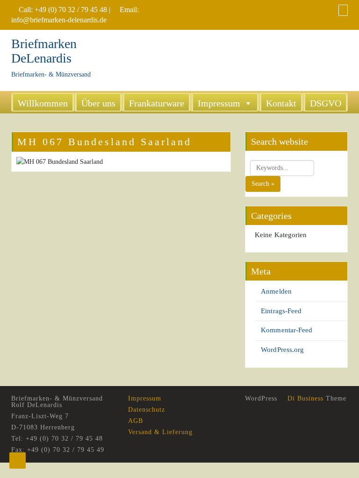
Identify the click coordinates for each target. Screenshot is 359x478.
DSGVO (325, 103)
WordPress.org (282, 349)
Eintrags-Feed (281, 311)
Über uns (98, 103)
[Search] (343, 10)
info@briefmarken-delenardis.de (59, 20)
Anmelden (276, 291)
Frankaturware (156, 103)
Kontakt (281, 103)
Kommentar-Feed (286, 330)
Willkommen (43, 103)
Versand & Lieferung (160, 432)
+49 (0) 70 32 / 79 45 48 (71, 10)
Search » (262, 183)
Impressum (219, 103)
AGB (135, 420)
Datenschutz (146, 409)
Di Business (304, 398)
